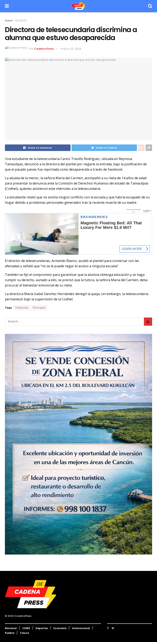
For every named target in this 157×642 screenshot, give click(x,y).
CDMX (26, 628)
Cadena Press (44, 49)
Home (8, 20)
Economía (59, 628)
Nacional (11, 628)
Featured (22, 307)
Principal (39, 307)
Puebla (9, 633)
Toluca (24, 633)
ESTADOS (21, 20)
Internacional (81, 628)
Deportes (42, 628)
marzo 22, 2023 (71, 49)
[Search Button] (148, 322)
